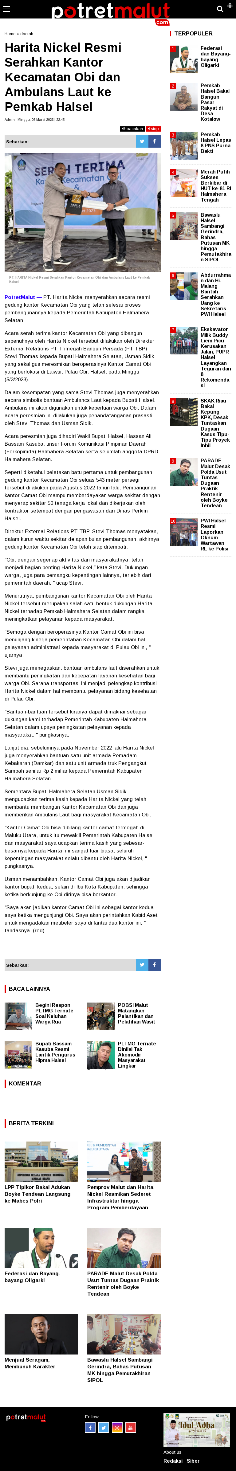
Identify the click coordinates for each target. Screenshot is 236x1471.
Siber (193, 1461)
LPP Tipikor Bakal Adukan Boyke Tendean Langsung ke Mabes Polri (38, 1194)
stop (154, 128)
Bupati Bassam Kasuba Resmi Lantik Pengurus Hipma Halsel (55, 1052)
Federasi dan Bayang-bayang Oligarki (216, 57)
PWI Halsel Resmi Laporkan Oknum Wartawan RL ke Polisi (214, 534)
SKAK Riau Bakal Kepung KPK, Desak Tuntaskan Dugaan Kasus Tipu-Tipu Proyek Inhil (215, 423)
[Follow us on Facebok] (90, 1427)
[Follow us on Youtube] (130, 1427)
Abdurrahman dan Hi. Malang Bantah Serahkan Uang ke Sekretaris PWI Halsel (216, 294)
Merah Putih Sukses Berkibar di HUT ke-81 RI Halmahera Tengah (216, 185)
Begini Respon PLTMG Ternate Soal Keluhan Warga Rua (54, 1013)
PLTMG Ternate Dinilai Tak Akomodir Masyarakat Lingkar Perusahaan (121, 1057)
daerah (26, 33)
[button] (230, 3)
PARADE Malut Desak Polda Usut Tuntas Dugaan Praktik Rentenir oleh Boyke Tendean (215, 483)
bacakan (134, 128)
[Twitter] (142, 141)
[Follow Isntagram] (117, 1427)
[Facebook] (154, 141)
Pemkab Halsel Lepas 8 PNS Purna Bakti (216, 143)
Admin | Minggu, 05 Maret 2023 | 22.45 (35, 119)
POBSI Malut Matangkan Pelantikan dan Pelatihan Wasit (136, 1013)
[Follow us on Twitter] (103, 1427)
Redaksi (173, 1461)
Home (10, 33)
